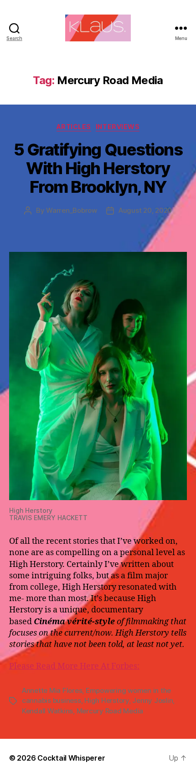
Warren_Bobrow (71, 210)
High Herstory (106, 700)
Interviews (117, 126)
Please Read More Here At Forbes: (74, 666)
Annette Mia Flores (52, 690)
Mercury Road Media (110, 711)
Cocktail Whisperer (71, 757)
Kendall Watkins (47, 711)
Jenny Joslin (152, 700)
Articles (74, 126)
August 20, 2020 (145, 210)
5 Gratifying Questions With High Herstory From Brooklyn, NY (98, 168)
